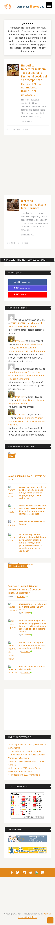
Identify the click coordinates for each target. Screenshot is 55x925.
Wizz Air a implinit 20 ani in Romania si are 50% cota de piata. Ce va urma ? (26, 421)
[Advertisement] (27, 167)
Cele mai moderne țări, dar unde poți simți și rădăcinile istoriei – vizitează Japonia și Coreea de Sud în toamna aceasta (32, 626)
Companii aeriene (17, 566)
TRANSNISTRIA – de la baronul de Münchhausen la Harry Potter (33, 607)
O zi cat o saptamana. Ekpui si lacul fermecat (34, 204)
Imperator (20, 341)
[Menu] (49, 5)
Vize (11, 456)
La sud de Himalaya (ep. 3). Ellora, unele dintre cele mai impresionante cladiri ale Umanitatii (26, 347)
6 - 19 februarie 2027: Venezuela (24, 775)
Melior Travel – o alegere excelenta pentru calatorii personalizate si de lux (32, 645)
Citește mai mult (27, 121)
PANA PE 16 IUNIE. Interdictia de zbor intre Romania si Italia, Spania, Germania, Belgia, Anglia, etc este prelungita (32, 493)
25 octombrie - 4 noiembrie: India (25, 751)
